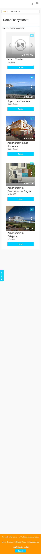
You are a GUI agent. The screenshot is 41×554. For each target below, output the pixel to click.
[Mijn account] (33, 4)
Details (20, 67)
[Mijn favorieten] (37, 4)
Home (4, 11)
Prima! (20, 551)
